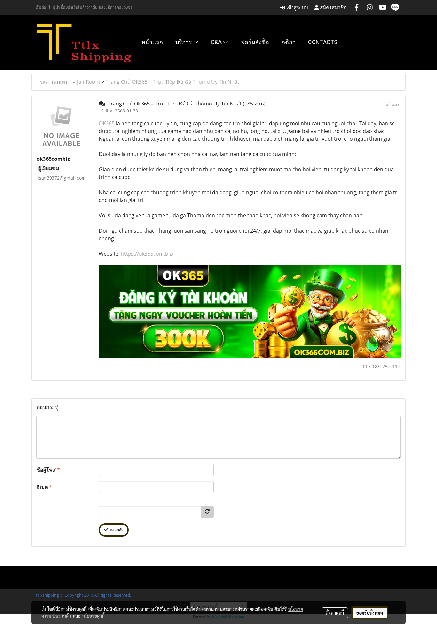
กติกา (289, 42)
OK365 (107, 123)
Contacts (323, 42)
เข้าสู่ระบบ (296, 7)
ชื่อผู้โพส (48, 469)
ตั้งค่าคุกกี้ (335, 612)
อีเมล (44, 487)
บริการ (184, 42)
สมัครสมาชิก (332, 7)
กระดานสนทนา (54, 81)
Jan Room (88, 81)
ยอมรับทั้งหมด (369, 612)
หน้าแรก (152, 42)
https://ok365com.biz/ (147, 253)
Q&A (217, 42)
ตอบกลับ (115, 530)
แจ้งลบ (393, 104)
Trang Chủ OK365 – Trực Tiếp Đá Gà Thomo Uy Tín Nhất (172, 81)
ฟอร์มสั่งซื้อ (255, 42)
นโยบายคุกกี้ (93, 616)
